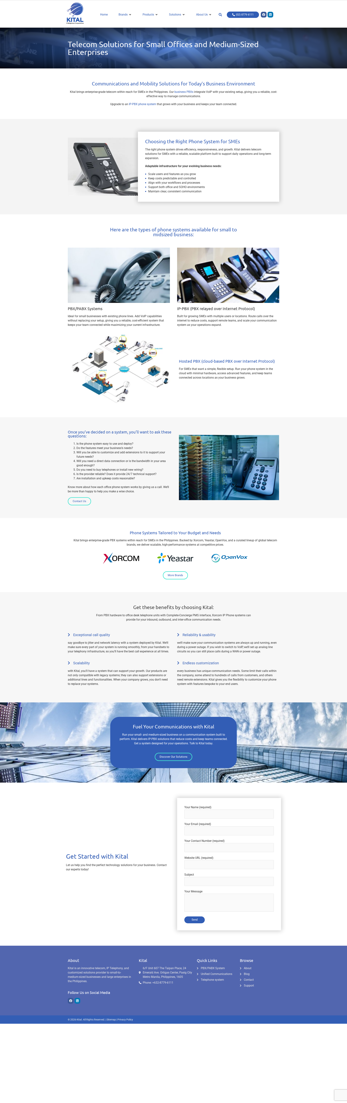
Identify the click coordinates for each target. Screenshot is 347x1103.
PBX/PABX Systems (85, 308)
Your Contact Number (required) (204, 841)
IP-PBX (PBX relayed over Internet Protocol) (216, 308)
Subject (189, 874)
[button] (220, 15)
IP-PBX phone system (142, 104)
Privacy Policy (125, 1019)
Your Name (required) (197, 807)
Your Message (193, 891)
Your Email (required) (197, 824)
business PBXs (183, 92)
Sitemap (111, 1019)
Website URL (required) (198, 858)
